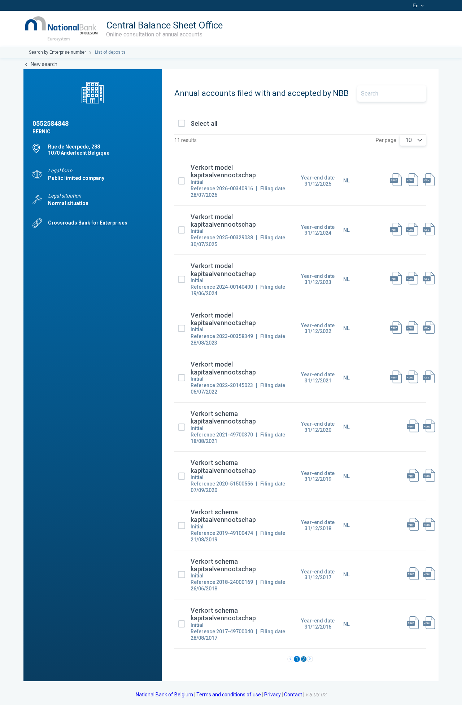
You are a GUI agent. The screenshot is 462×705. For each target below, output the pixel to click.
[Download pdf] (396, 181)
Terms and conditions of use (228, 694)
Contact (293, 694)
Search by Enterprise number (57, 52)
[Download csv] (428, 181)
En (416, 5)
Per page (386, 140)
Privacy (272, 694)
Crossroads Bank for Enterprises (87, 223)
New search (44, 64)
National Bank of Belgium (164, 694)
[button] (419, 140)
